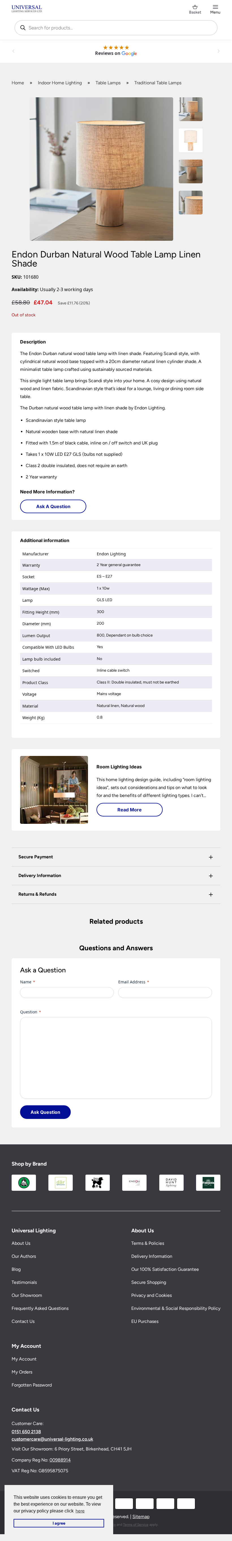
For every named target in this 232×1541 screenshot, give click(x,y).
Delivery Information (151, 1256)
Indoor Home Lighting (60, 82)
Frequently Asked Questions (40, 1308)
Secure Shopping (148, 1282)
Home (18, 82)
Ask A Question (53, 506)
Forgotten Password (32, 1385)
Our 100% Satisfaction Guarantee (165, 1269)
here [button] (80, 1511)
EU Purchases (144, 1321)
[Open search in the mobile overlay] (116, 27)
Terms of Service (136, 1525)
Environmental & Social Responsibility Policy (175, 1308)
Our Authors (24, 1256)
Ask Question (45, 1112)
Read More (129, 810)
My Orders (22, 1372)
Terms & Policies (147, 1243)
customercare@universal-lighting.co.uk (52, 1439)
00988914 (60, 1460)
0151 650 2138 (26, 1432)
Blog (16, 1269)
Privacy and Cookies (151, 1295)
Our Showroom (27, 1295)
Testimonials (24, 1282)
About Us (21, 1243)
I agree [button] (59, 1523)
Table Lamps (108, 82)
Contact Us (23, 1321)
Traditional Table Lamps (157, 82)
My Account (24, 1359)
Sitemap (140, 1516)
